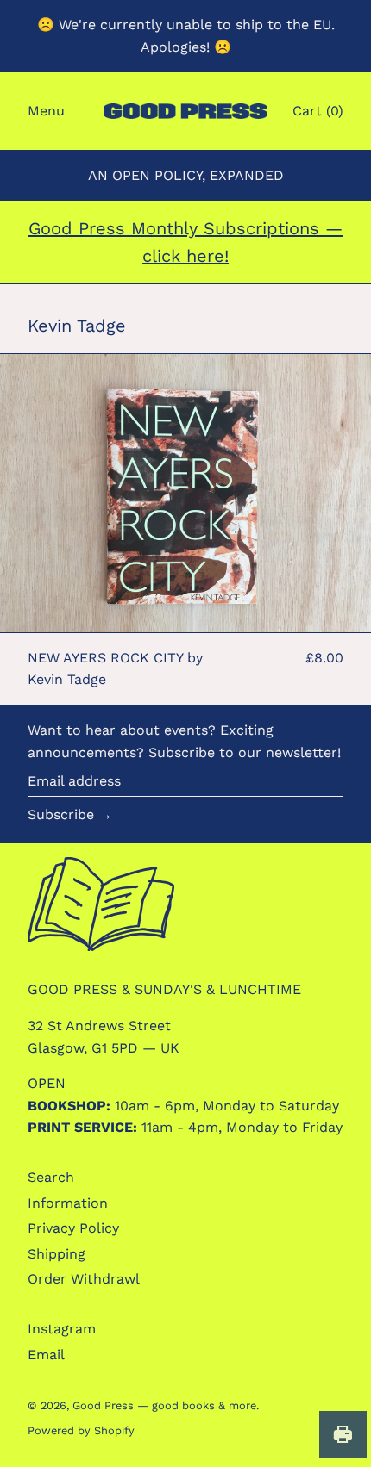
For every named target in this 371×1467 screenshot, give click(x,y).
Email (46, 1354)
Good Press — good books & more (164, 1405)
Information (68, 1203)
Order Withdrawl (84, 1279)
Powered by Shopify (81, 1430)
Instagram (62, 1329)
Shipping (56, 1254)
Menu (46, 111)
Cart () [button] (317, 111)
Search (51, 1177)
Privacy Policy (73, 1228)
